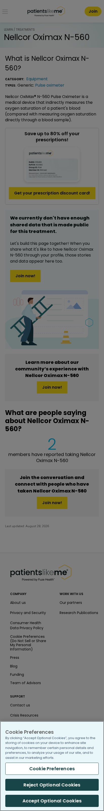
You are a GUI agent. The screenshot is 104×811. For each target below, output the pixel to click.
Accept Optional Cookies (52, 801)
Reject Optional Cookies (51, 785)
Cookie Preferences (52, 768)
